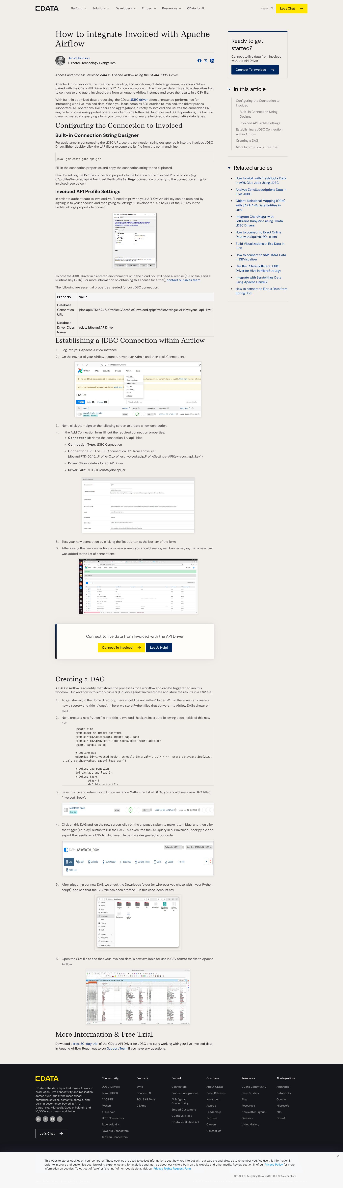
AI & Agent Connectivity (180, 1101)
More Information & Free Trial (257, 147)
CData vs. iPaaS (182, 1115)
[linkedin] (38, 1119)
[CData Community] (60, 1119)
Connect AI (144, 1093)
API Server (108, 1112)
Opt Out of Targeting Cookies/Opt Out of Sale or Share (265, 1176)
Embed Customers (184, 1109)
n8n (279, 1112)
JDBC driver (139, 100)
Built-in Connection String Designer (258, 114)
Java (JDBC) (110, 1093)
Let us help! (159, 647)
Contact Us (213, 1131)
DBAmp (141, 1105)
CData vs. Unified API (185, 1122)
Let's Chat (287, 8)
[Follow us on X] (206, 61)
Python (106, 1105)
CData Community (254, 1086)
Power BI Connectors (115, 1131)
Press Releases (215, 1093)
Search (265, 8)
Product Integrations (185, 1093)
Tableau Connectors (115, 1137)
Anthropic (283, 1086)
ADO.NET (107, 1099)
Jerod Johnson (79, 58)
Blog (244, 1099)
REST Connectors (113, 1118)
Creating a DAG (247, 140)
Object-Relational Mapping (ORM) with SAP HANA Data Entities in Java (260, 205)
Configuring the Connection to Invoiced (257, 103)
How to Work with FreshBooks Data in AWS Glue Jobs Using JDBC (261, 180)
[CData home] (50, 8)
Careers (211, 1124)
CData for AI (195, 8)
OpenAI (281, 1118)
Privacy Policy (274, 1164)
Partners (211, 1118)
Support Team (117, 1048)
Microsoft (283, 1105)
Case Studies (250, 1093)
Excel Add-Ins (111, 1124)
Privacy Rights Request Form (172, 1168)
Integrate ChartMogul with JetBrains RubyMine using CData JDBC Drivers (259, 220)
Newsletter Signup (254, 1112)
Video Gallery (250, 1124)
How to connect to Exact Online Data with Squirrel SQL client (258, 234)
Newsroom (213, 1099)
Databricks (284, 1093)
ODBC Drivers (111, 1086)
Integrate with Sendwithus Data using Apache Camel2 (258, 279)
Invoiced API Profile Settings (260, 123)
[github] (52, 1119)
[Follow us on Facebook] (199, 61)
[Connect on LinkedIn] (212, 61)
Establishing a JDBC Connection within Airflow (259, 131)
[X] (45, 1119)
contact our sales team (183, 280)
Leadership (213, 1112)
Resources (248, 1105)
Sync (140, 1086)
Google (281, 1099)
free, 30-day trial (85, 1044)
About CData (215, 1086)
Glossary (247, 1118)
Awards (211, 1105)
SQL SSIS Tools (146, 1099)
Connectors (179, 1086)
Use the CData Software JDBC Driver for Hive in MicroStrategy (258, 268)
